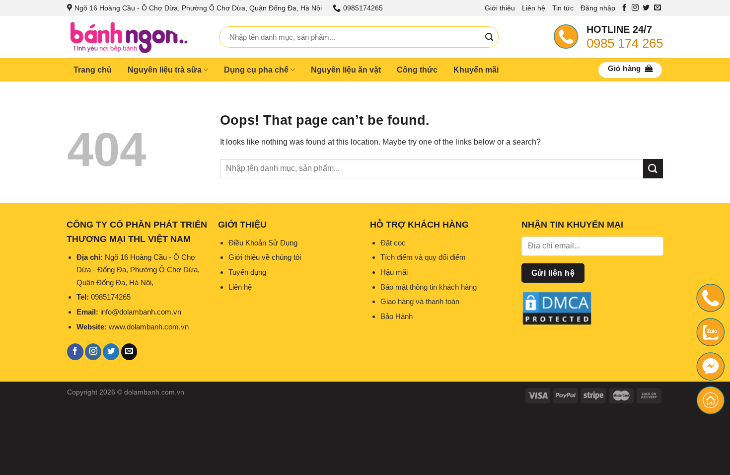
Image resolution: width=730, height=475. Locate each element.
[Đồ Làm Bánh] (135, 37)
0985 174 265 (624, 43)
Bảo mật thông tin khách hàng (428, 287)
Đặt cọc (393, 242)
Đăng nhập (598, 8)
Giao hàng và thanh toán (419, 301)
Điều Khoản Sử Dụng (262, 242)
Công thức (417, 70)
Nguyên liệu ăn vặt (346, 70)
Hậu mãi (394, 272)
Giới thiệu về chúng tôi (264, 257)
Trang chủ (92, 70)
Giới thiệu (500, 8)
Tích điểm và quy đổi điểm (423, 257)
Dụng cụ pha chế (256, 70)
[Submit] (489, 37)
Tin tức (563, 8)
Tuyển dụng (247, 272)
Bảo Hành (396, 316)
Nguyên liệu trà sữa (165, 70)
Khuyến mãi (476, 70)
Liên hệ (533, 8)
